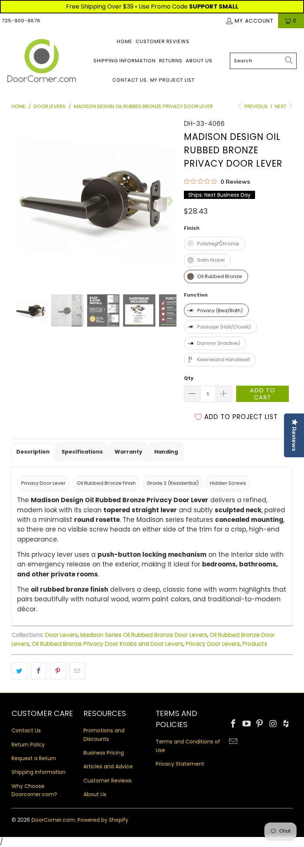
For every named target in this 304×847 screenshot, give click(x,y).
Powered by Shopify (102, 820)
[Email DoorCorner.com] (233, 742)
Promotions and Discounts (104, 734)
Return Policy (28, 744)
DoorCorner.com (53, 820)
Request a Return (33, 758)
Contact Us (129, 80)
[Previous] (22, 201)
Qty (189, 378)
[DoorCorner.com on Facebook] (233, 724)
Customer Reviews (162, 41)
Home (124, 41)
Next (281, 106)
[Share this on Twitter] (19, 671)
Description (33, 451)
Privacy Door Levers (213, 644)
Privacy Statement (180, 764)
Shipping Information (124, 60)
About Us (199, 60)
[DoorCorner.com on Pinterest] (259, 724)
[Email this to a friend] (77, 671)
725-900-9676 (21, 20)
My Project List (172, 80)
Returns (170, 60)
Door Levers (61, 635)
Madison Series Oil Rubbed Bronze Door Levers (143, 635)
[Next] (169, 201)
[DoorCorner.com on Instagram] (273, 724)
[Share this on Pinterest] (58, 671)
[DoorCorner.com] (41, 61)
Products (254, 644)
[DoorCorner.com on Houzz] (286, 724)
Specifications (82, 451)
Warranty (128, 451)
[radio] (214, 243)
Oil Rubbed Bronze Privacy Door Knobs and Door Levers (107, 644)
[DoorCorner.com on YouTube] (246, 724)
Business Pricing (103, 752)
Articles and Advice (108, 766)
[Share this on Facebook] (39, 671)
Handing (166, 451)
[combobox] (263, 61)
